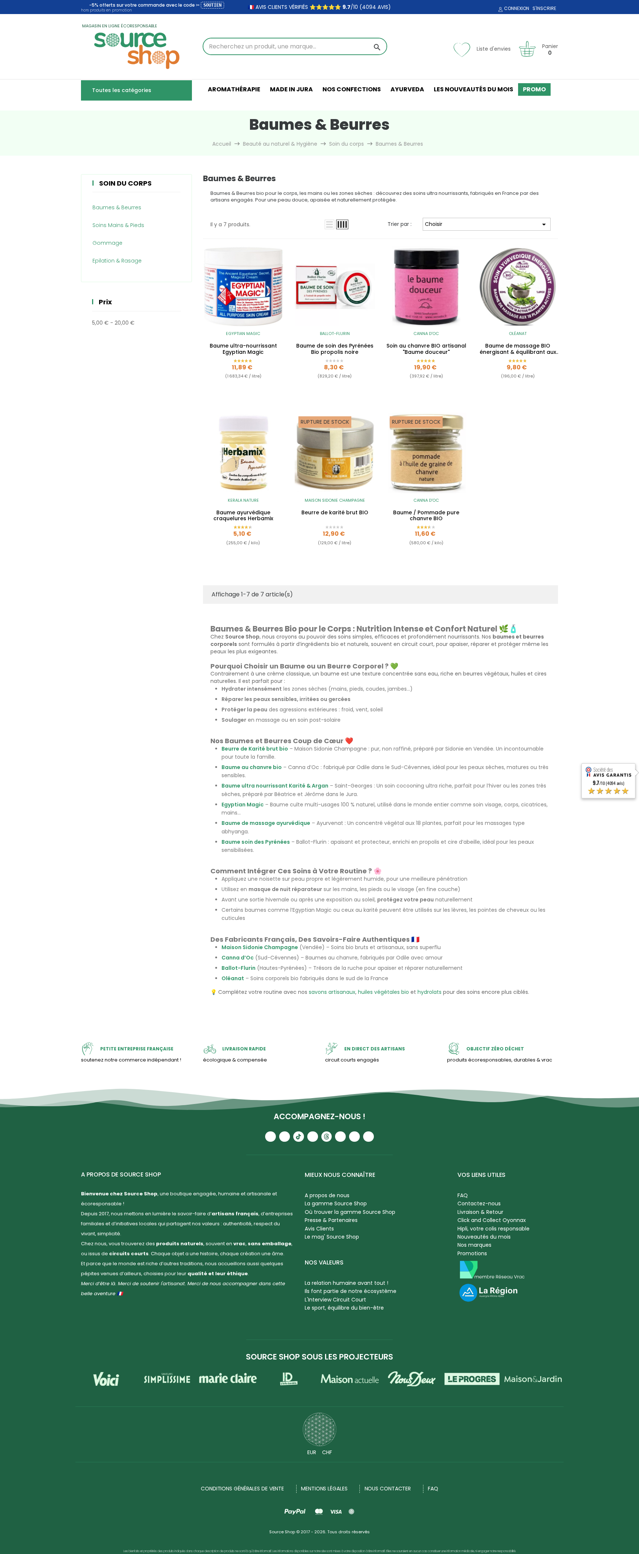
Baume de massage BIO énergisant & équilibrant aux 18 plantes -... (518, 349)
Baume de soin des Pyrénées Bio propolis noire (334, 349)
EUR (311, 1452)
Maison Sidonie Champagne (335, 500)
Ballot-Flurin (335, 333)
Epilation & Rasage (117, 260)
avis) (383, 7)
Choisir (486, 224)
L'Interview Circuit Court (335, 1299)
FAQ (462, 1195)
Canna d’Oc (238, 957)
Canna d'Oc (426, 333)
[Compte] (500, 9)
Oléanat (518, 333)
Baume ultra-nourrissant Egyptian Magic (243, 349)
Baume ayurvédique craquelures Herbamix (243, 515)
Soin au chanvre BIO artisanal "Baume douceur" (426, 349)
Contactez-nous (479, 1203)
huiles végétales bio (383, 992)
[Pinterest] (368, 1136)
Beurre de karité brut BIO (334, 512)
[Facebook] (312, 1136)
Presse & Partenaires (331, 1220)
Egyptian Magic (243, 333)
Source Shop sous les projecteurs (319, 1356)
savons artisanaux (332, 992)
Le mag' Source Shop (332, 1236)
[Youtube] (270, 1136)
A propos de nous (327, 1195)
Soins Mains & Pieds (118, 225)
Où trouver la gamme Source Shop (350, 1212)
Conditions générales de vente (242, 1488)
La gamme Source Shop (336, 1203)
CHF (327, 1452)
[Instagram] (284, 1136)
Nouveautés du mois (484, 1236)
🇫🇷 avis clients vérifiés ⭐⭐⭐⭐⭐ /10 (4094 (312, 7)
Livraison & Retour (480, 1212)
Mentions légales (324, 1488)
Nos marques (474, 1245)
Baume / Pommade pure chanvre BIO (426, 515)
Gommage (107, 243)
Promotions (472, 1253)
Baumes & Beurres (116, 207)
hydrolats (429, 992)
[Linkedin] (340, 1136)
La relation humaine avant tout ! (346, 1283)
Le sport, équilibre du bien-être (344, 1307)
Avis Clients (319, 1228)
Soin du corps (125, 183)
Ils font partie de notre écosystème (350, 1291)
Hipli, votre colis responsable (493, 1228)
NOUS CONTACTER (388, 1488)
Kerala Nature (243, 500)
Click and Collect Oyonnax (491, 1220)
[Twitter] (354, 1136)
